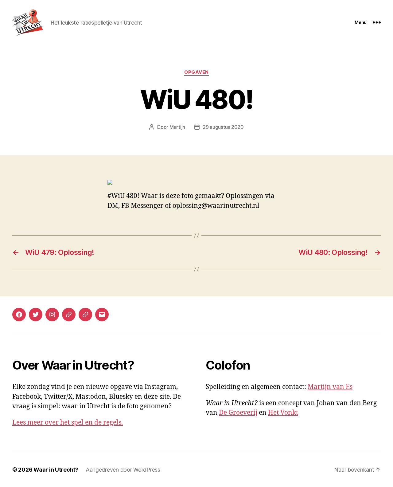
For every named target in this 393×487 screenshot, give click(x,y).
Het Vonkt (283, 413)
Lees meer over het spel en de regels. (67, 422)
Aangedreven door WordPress (123, 469)
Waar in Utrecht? (55, 469)
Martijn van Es (330, 387)
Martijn (177, 127)
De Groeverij (238, 413)
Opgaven (196, 72)
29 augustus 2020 (223, 127)
